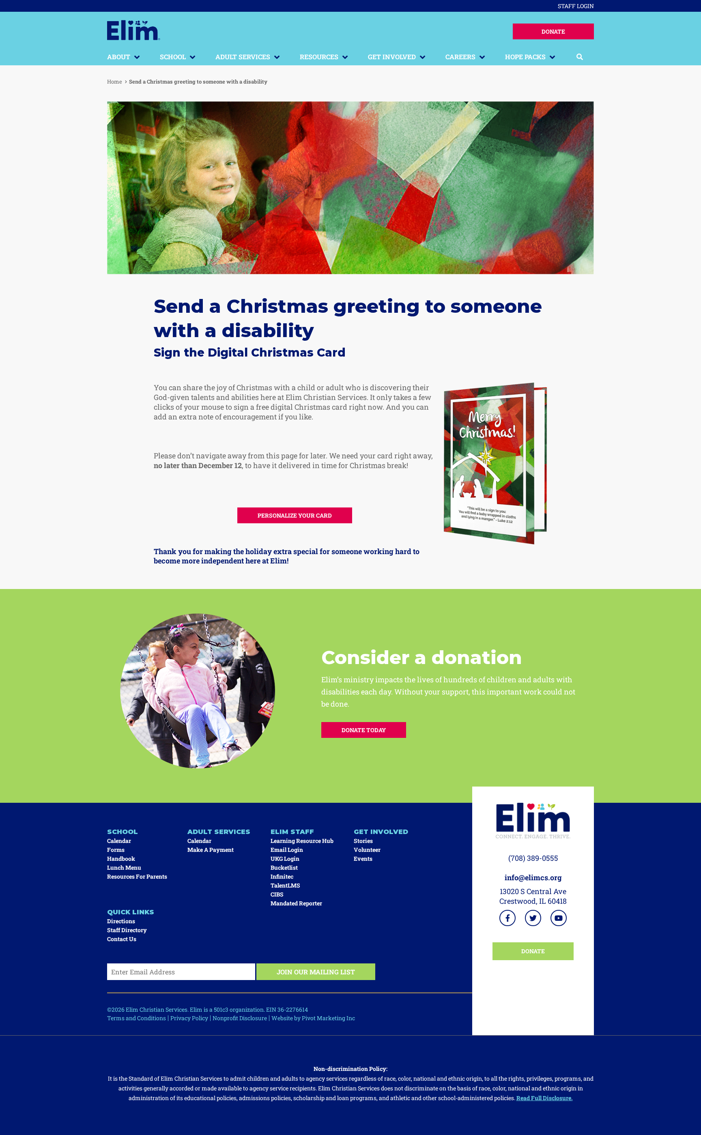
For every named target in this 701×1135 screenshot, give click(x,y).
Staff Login (576, 6)
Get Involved (392, 56)
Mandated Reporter (296, 903)
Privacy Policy (189, 1018)
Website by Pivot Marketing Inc (313, 1018)
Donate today (364, 730)
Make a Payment (210, 849)
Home (114, 81)
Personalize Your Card (295, 515)
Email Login (287, 849)
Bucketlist (284, 867)
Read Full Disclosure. (544, 1098)
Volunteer (367, 849)
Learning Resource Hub (302, 841)
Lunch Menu (124, 867)
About (118, 56)
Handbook (121, 858)
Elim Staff (292, 832)
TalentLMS (285, 885)
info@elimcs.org (533, 877)
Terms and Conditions (136, 1018)
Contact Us (121, 939)
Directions (121, 921)
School (173, 56)
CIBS (277, 894)
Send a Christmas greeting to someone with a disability (198, 81)
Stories (363, 841)
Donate (553, 31)
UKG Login (285, 858)
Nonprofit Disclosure (240, 1018)
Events (363, 858)
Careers (460, 56)
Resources (319, 56)
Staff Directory (127, 930)
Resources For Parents (137, 876)
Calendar (119, 841)
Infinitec (282, 876)
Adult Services (242, 56)
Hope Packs (525, 56)
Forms (116, 849)
